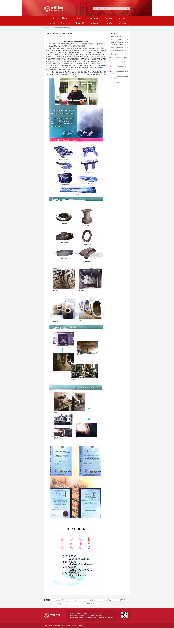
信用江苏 (91, 600)
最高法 (59, 603)
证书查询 (124, 23)
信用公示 (109, 18)
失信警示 (109, 23)
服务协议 (86, 613)
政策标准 (95, 18)
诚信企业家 (81, 23)
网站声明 (128, 1)
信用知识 (123, 18)
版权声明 (79, 613)
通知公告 (81, 18)
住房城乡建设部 (90, 603)
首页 (52, 18)
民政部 (75, 603)
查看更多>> (119, 82)
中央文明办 (122, 600)
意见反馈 (123, 1)
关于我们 (93, 613)
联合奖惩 (95, 23)
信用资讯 (66, 18)
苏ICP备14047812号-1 (108, 617)
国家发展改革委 (59, 600)
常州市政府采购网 (107, 600)
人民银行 (75, 600)
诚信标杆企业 (66, 23)
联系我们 (99, 613)
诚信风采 (52, 23)
